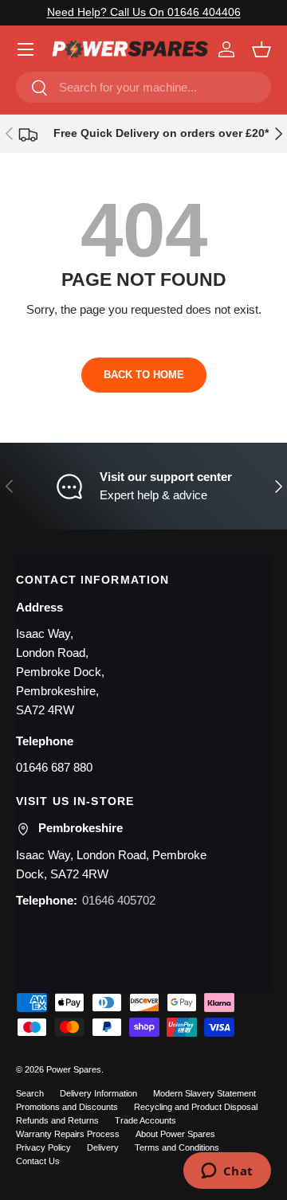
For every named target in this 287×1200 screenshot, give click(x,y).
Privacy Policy (43, 1147)
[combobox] (143, 87)
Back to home (144, 375)
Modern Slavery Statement (204, 1093)
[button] (261, 49)
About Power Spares (175, 1134)
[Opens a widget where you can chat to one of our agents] (227, 1172)
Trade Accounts (145, 1120)
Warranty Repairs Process (68, 1134)
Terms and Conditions (177, 1147)
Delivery (103, 1147)
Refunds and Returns (57, 1120)
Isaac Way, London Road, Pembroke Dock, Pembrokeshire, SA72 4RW (60, 672)
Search (30, 1093)
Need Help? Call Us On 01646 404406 (144, 12)
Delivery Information (98, 1093)
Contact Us (38, 1161)
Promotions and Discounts (67, 1107)
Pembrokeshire (80, 828)
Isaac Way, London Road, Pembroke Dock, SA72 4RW (111, 864)
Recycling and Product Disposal (196, 1107)
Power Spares (73, 1069)
